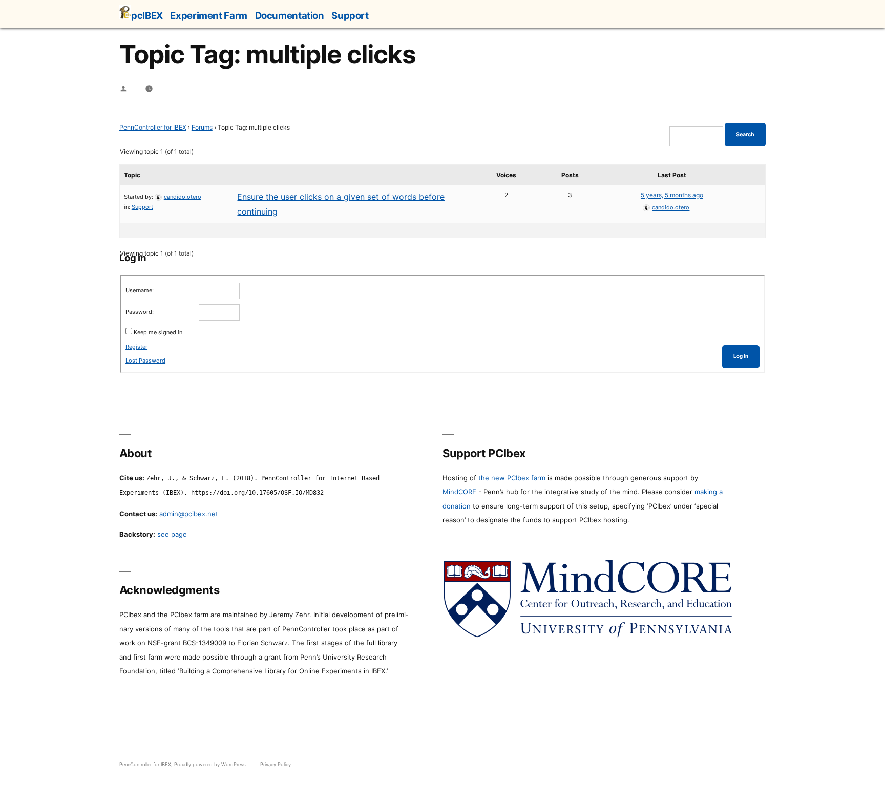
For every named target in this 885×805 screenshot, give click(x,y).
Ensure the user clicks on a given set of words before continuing (341, 204)
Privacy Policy (275, 764)
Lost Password (145, 360)
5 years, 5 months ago (672, 195)
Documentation (289, 15)
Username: (139, 290)
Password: (139, 311)
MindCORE (459, 492)
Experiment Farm (208, 15)
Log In (740, 356)
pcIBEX (147, 15)
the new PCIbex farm (511, 478)
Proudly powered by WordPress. (211, 764)
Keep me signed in (158, 332)
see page (172, 534)
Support (349, 15)
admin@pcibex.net (188, 514)
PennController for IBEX (152, 127)
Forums (202, 127)
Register (136, 346)
